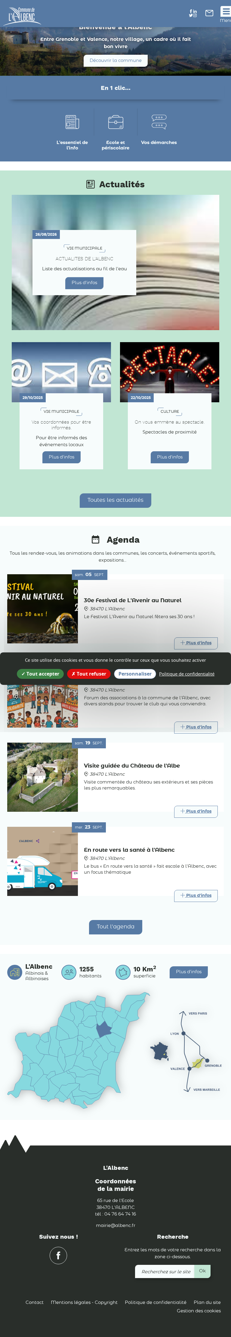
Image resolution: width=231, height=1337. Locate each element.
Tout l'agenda (115, 927)
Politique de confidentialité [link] (186, 673)
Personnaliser (135, 673)
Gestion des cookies (199, 1311)
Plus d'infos (84, 283)
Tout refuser (90, 673)
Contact (35, 1302)
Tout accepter (42, 673)
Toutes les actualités (115, 500)
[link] (209, 15)
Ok (202, 1271)
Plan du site (207, 1302)
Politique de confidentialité (155, 1302)
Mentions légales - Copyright (84, 1302)
